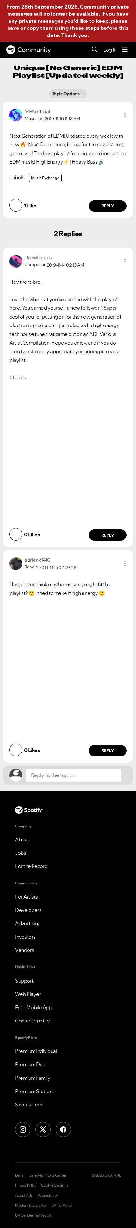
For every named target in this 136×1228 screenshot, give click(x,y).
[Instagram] (22, 1129)
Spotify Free (28, 1104)
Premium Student (34, 1091)
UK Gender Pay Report (33, 1215)
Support (24, 980)
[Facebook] (63, 1129)
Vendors (24, 949)
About (22, 839)
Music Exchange (45, 177)
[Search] (95, 50)
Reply (107, 206)
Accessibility (48, 1195)
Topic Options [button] (66, 94)
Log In (109, 49)
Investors (25, 936)
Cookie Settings (55, 1185)
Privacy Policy (25, 1185)
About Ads (24, 1195)
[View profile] (15, 114)
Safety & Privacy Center (47, 1175)
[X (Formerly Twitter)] (43, 1129)
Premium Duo (30, 1064)
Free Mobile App (33, 1007)
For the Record (31, 866)
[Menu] (125, 50)
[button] (125, 115)
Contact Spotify (32, 1020)
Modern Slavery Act (30, 1205)
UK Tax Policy (61, 1205)
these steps (84, 27)
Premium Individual (36, 1051)
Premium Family (32, 1077)
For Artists (26, 896)
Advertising (28, 923)
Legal (19, 1175)
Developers (28, 910)
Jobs (20, 852)
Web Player (28, 994)
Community (34, 49)
